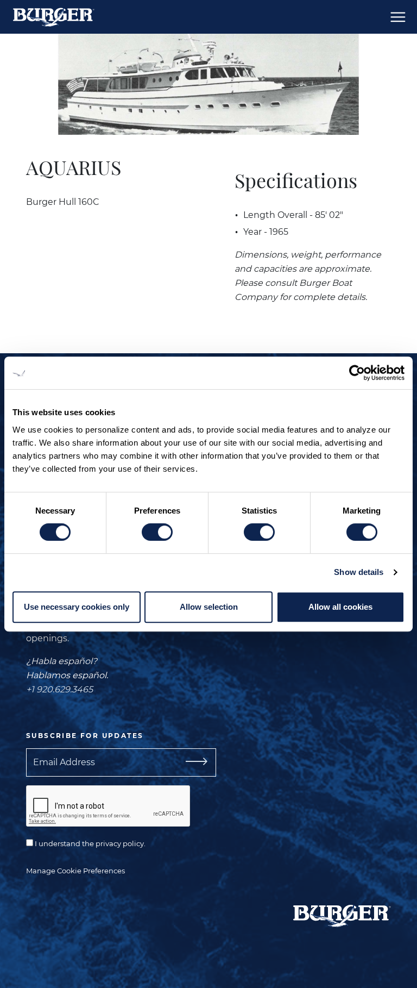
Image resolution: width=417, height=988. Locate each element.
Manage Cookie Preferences (75, 870)
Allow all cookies (340, 606)
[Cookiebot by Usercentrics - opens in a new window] (357, 373)
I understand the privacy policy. (89, 843)
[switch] (157, 532)
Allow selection (209, 606)
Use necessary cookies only (76, 606)
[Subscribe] (192, 762)
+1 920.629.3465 (59, 689)
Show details (358, 572)
